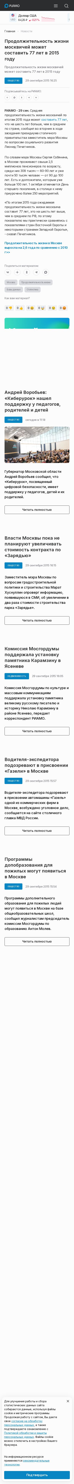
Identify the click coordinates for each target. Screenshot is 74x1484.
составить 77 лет (54, 119)
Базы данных (14, 289)
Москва (11, 282)
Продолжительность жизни (35, 282)
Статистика (32, 289)
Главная (10, 31)
